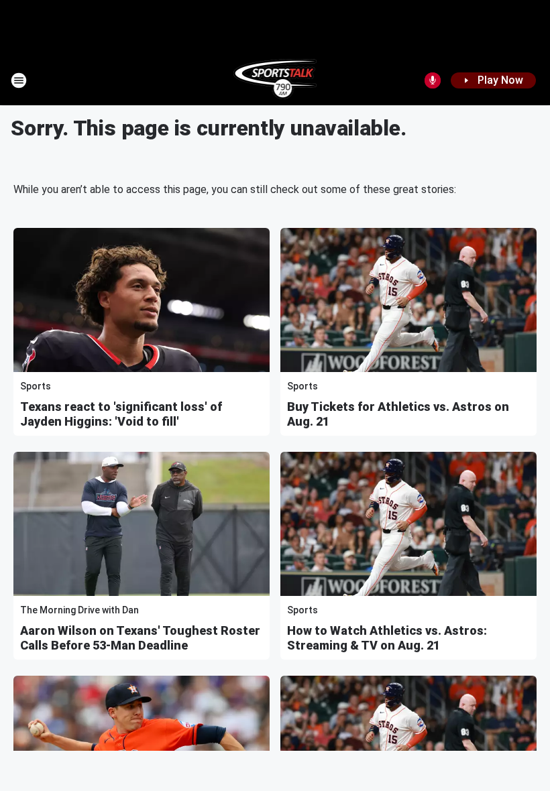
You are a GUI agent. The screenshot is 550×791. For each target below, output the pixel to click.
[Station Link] (275, 80)
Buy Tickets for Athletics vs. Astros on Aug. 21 (398, 414)
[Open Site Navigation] (19, 80)
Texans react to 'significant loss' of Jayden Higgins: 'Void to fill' (121, 414)
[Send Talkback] (433, 80)
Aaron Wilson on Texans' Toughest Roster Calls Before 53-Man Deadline (140, 637)
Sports (35, 386)
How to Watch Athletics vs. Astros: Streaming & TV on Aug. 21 (387, 637)
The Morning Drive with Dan (79, 610)
